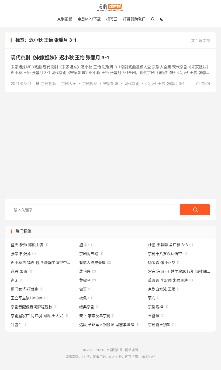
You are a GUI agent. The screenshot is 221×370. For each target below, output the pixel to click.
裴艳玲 (87, 271)
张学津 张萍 (23, 253)
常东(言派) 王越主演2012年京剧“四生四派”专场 (179, 271)
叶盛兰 (19, 324)
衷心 (154, 298)
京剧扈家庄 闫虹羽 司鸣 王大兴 (39, 315)
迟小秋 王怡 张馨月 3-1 (165, 83)
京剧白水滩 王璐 (164, 289)
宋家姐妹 (110, 83)
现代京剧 (131, 83)
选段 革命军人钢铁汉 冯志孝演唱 (109, 324)
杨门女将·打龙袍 (27, 289)
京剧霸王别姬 (162, 324)
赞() (203, 83)
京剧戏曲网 (110, 7)
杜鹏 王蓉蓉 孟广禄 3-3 (170, 244)
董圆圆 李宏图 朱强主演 (170, 280)
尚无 (17, 280)
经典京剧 (89, 306)
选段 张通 (21, 271)
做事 (85, 289)
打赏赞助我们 (134, 19)
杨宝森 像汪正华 (164, 262)
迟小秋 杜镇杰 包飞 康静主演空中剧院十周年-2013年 (42, 262)
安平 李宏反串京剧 (97, 315)
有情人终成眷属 (95, 262)
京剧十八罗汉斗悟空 (167, 253)
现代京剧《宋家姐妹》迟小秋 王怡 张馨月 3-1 (60, 57)
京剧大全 (68, 83)
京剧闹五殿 (91, 253)
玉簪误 (156, 315)
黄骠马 (87, 280)
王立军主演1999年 (29, 298)
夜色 (85, 298)
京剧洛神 (158, 306)
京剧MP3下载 (89, 19)
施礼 (85, 244)
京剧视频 (64, 19)
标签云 (112, 19)
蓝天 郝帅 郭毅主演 (29, 244)
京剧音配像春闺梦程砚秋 (34, 306)
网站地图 (131, 350)
